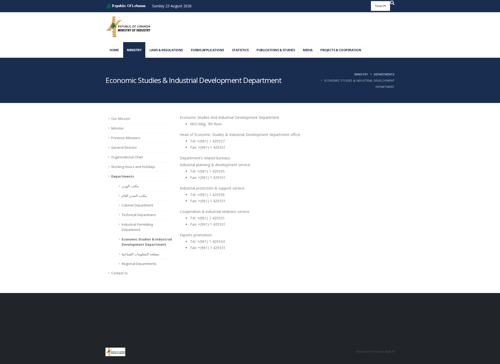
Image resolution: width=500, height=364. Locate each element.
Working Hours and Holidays (133, 167)
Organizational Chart (127, 157)
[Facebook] (355, 6)
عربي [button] (343, 5)
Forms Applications (207, 50)
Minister (117, 128)
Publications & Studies (276, 50)
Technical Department (139, 215)
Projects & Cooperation (340, 50)
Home (114, 50)
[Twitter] (358, 6)
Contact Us (119, 273)
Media (307, 50)
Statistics (240, 50)
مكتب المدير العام (134, 195)
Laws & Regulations (166, 50)
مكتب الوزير (130, 186)
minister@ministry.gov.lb (376, 322)
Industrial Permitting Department (137, 227)
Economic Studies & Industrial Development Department (147, 242)
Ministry (134, 50)
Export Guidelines (125, 66)
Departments (384, 74)
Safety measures (162, 66)
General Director (124, 147)
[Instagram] (361, 6)
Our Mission (120, 118)
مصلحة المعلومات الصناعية (140, 254)
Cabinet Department (137, 205)
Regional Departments (139, 264)
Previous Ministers (125, 138)
